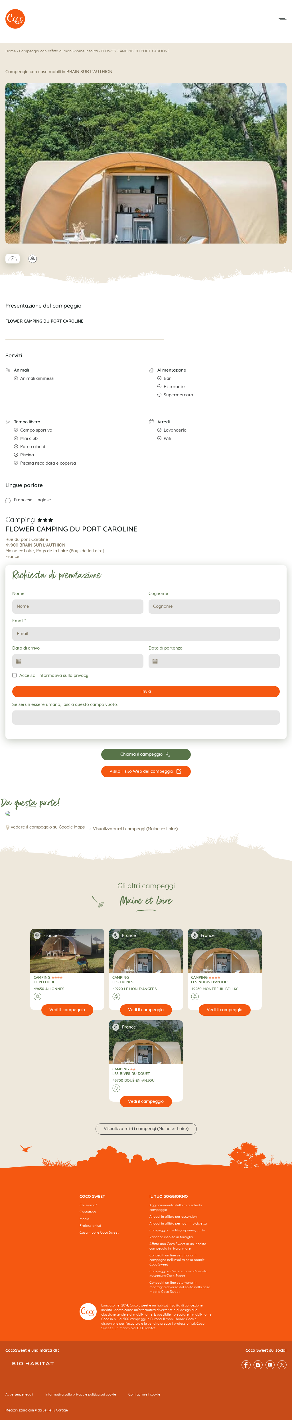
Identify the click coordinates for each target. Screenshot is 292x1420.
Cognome (158, 594)
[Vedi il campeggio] (67, 1010)
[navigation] (111, 1219)
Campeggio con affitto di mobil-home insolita (58, 51)
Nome (18, 594)
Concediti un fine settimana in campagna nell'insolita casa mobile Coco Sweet (177, 1260)
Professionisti (90, 1225)
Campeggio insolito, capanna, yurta (177, 1230)
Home (10, 51)
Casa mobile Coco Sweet (99, 1232)
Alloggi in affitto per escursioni (173, 1216)
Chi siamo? (88, 1205)
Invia (146, 691)
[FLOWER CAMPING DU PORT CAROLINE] (15, 19)
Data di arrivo (26, 648)
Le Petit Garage (55, 1410)
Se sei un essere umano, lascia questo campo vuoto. (65, 704)
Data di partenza (165, 648)
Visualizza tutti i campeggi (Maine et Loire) (135, 829)
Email (19, 621)
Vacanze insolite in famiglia (171, 1237)
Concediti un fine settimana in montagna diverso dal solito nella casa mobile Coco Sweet (179, 1287)
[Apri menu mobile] (283, 19)
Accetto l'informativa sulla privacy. (54, 675)
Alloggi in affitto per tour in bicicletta (178, 1223)
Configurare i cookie (144, 1394)
